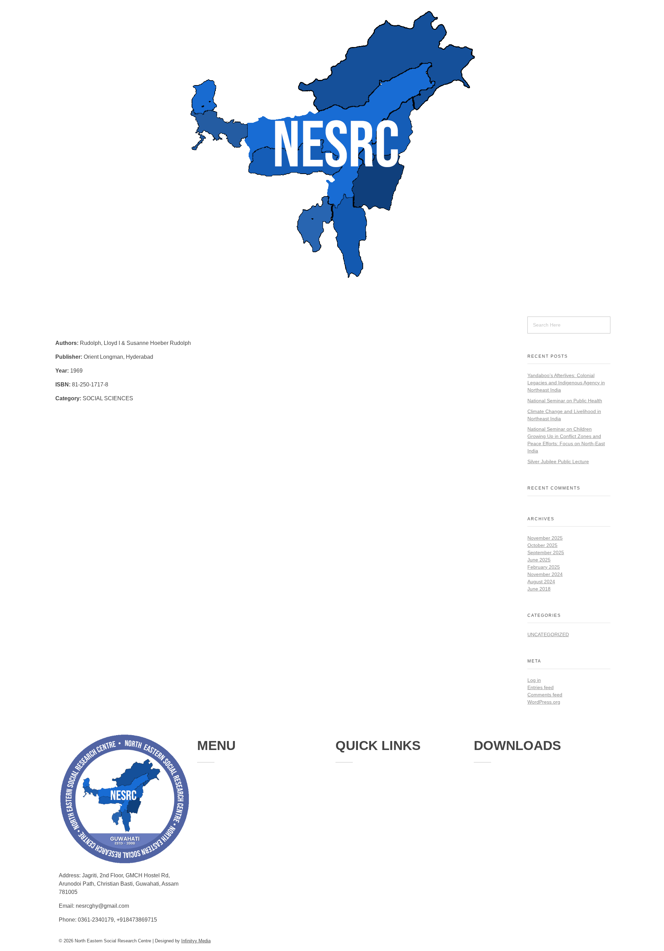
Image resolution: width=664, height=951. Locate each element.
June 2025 (539, 560)
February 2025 (543, 567)
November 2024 (545, 574)
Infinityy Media (196, 940)
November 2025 (545, 538)
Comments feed (544, 694)
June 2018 (539, 589)
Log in (534, 680)
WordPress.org (543, 702)
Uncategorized (548, 634)
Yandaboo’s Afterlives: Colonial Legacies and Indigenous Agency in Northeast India (566, 383)
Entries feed (540, 687)
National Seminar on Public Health (564, 400)
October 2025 (542, 545)
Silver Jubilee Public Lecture (558, 461)
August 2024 (541, 581)
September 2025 (545, 552)
